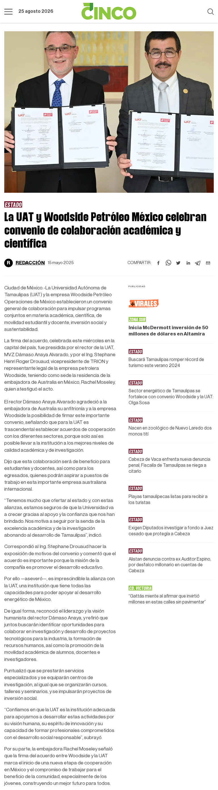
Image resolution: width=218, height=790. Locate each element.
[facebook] (158, 263)
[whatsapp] (168, 263)
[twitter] (178, 263)
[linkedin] (188, 263)
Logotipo (109, 11)
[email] (208, 263)
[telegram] (198, 263)
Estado (13, 204)
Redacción (30, 262)
